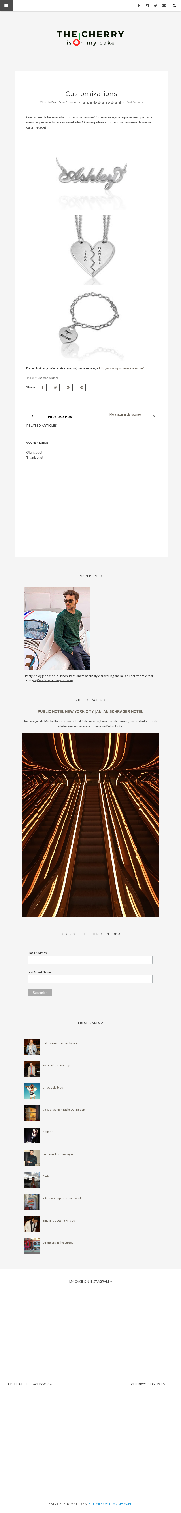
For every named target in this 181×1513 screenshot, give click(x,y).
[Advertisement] (89, 1410)
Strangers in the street (58, 1243)
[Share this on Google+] (69, 387)
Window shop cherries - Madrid (63, 1198)
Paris (46, 1176)
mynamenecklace (47, 378)
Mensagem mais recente (125, 414)
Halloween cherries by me (60, 1043)
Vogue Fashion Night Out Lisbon (64, 1110)
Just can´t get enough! (57, 1065)
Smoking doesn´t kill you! (59, 1220)
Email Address (37, 953)
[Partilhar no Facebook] (43, 387)
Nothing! (48, 1132)
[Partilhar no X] (56, 387)
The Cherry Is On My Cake (110, 1504)
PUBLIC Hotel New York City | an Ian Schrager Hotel (90, 711)
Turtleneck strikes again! (59, 1154)
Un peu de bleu (53, 1087)
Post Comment (136, 102)
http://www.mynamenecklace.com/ (121, 368)
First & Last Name (39, 972)
